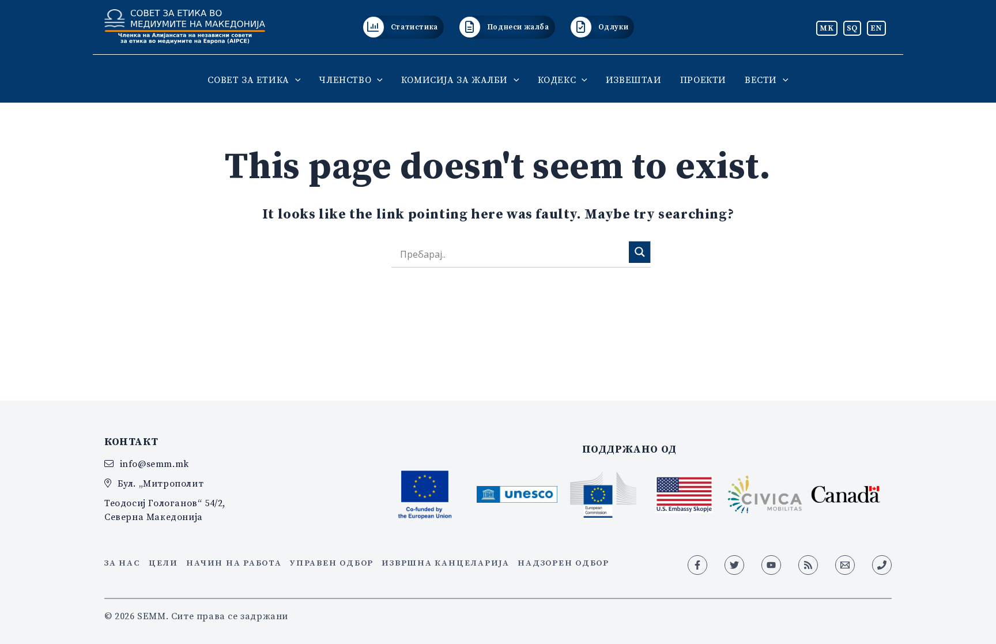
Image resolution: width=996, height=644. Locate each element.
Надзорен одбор (563, 562)
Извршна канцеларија (445, 562)
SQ (852, 27)
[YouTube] (771, 565)
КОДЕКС (557, 79)
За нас (122, 562)
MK (826, 27)
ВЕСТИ (761, 79)
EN (876, 27)
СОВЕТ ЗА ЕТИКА (248, 79)
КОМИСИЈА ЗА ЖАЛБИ (454, 79)
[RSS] (808, 565)
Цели (163, 562)
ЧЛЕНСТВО (345, 79)
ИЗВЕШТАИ (634, 79)
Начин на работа (233, 562)
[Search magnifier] (640, 252)
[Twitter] (734, 565)
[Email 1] (845, 565)
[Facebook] (697, 565)
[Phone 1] (882, 565)
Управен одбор (331, 562)
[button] (295, 79)
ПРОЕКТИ (703, 79)
